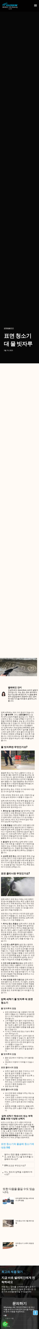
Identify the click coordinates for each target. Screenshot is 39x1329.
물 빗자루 (9, 715)
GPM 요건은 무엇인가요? (15, 1165)
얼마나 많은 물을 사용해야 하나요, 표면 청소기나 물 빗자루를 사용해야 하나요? (18, 1156)
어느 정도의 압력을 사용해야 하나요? (18, 1173)
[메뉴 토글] (35, 6)
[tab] (18, 1156)
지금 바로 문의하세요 (9, 1135)
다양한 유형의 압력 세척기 (17, 1128)
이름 (5, 1315)
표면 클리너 (24, 715)
